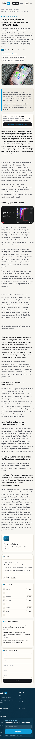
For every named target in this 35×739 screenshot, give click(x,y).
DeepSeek (7, 604)
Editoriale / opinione (12, 9)
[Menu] (31, 3)
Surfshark (7, 593)
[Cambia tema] (27, 3)
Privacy (2, 735)
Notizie (21, 696)
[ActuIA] (5, 3)
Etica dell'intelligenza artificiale (14, 57)
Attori (20, 704)
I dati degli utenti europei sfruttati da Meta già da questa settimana (17, 571)
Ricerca (2, 712)
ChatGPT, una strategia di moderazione (14, 565)
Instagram (7, 596)
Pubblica (15, 3)
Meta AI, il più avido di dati (11, 562)
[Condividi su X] (4, 577)
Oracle (6, 611)
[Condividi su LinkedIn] (7, 577)
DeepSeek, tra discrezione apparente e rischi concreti (18, 567)
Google (6, 607)
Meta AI (6, 589)
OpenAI (6, 615)
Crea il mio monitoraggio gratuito (17, 124)
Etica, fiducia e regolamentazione (13, 60)
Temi (20, 698)
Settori (21, 701)
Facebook (7, 600)
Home (2, 9)
